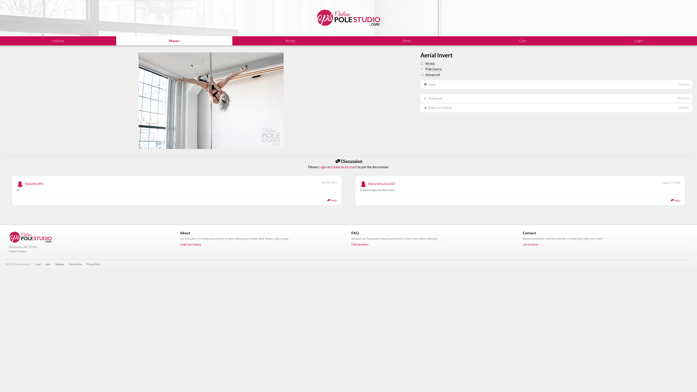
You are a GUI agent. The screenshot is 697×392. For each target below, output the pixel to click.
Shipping (59, 264)
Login (322, 167)
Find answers (359, 244)
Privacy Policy (94, 264)
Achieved (559, 98)
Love (559, 84)
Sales (48, 264)
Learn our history (190, 244)
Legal (38, 264)
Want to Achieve (559, 108)
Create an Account (344, 167)
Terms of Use (75, 264)
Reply (334, 200)
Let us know (530, 244)
